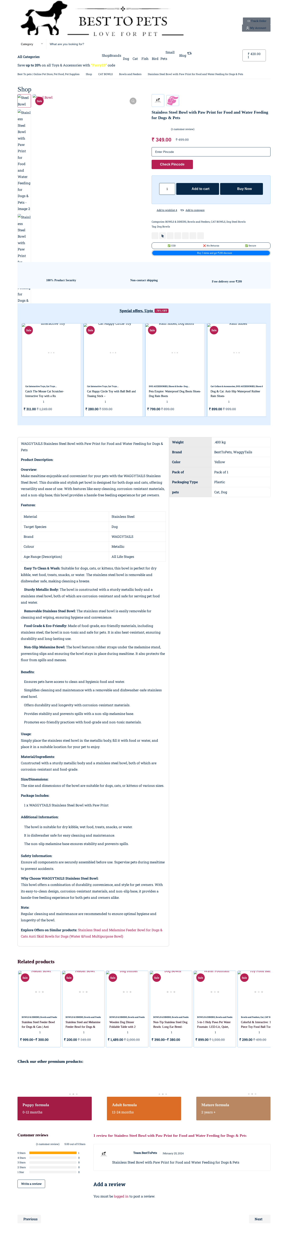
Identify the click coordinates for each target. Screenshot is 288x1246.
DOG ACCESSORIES (158, 386)
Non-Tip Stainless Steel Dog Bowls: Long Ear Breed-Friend (170, 1027)
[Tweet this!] (162, 235)
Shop (89, 74)
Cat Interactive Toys (35, 386)
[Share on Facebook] (155, 235)
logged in (121, 1196)
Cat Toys (50, 386)
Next (258, 1219)
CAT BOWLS (105, 74)
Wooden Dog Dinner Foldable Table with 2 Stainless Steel (122, 1027)
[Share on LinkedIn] (177, 235)
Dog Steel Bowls (236, 221)
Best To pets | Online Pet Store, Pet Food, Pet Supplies (48, 74)
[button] (133, 101)
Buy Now (244, 189)
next (273, 370)
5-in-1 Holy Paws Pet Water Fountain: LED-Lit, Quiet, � (214, 1027)
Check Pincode (172, 164)
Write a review (31, 1184)
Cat (262, 1017)
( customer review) (182, 129)
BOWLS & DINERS (175, 221)
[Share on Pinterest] (170, 235)
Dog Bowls (163, 226)
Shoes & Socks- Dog (178, 386)
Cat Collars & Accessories (223, 386)
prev (14, 370)
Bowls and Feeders (130, 74)
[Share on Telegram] (200, 235)
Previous (30, 1219)
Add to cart (200, 189)
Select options (195, 409)
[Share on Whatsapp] (185, 235)
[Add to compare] (182, 210)
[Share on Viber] (193, 235)
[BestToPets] (101, 19)
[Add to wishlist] (153, 210)
